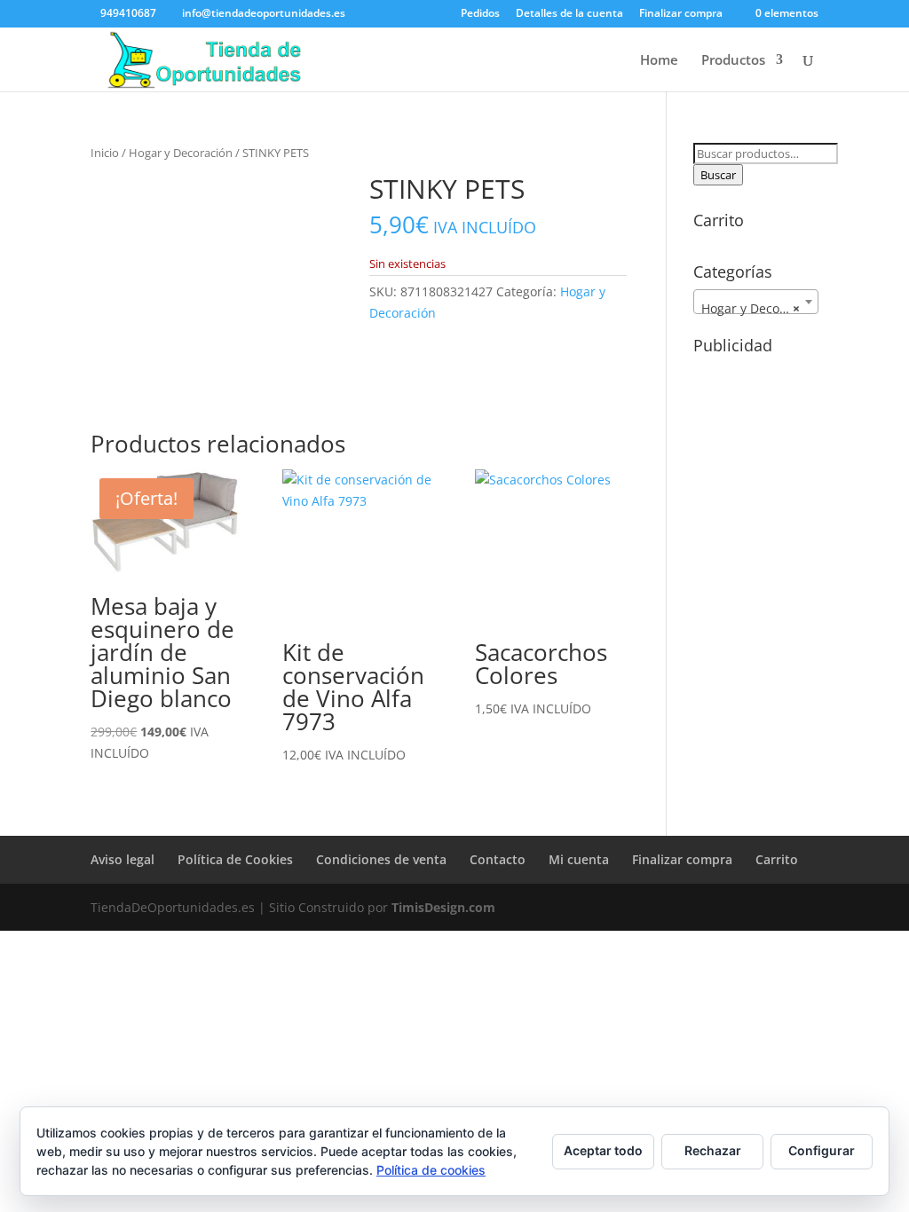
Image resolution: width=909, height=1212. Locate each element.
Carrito (776, 859)
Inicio (105, 153)
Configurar (821, 1150)
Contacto (498, 859)
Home (659, 60)
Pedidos (480, 14)
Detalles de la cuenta (569, 14)
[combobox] (755, 301)
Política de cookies (431, 1169)
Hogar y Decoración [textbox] (759, 308)
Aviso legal (122, 859)
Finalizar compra (681, 14)
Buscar (718, 175)
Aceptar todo (603, 1150)
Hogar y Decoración (181, 153)
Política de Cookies (235, 859)
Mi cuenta (579, 859)
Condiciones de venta (381, 859)
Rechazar (712, 1150)
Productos (733, 60)
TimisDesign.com (443, 907)
